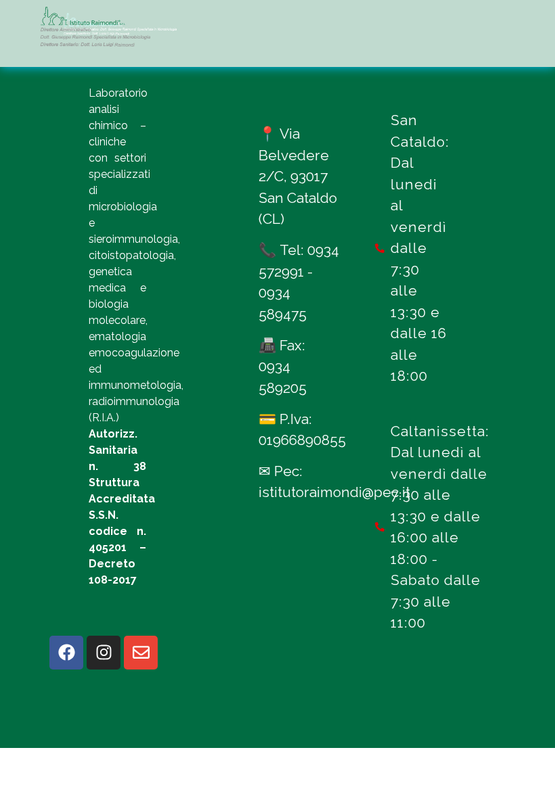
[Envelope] (141, 653)
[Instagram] (103, 653)
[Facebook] (66, 653)
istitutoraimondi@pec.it (334, 492)
